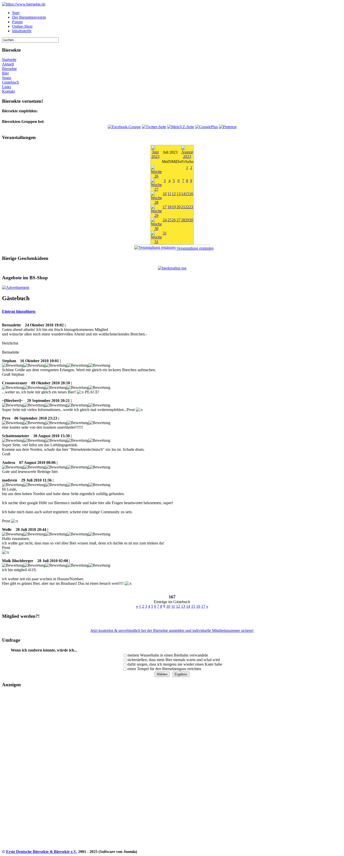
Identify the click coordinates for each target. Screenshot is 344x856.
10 (165, 194)
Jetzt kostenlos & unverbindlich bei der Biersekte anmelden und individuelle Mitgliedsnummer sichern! (172, 630)
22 (187, 207)
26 (174, 220)
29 (187, 220)
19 (174, 207)
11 (169, 194)
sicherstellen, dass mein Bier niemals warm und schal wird (173, 660)
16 (191, 194)
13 (179, 194)
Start (15, 13)
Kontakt (8, 91)
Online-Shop (22, 26)
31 (165, 233)
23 (191, 207)
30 (191, 220)
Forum (17, 22)
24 (165, 220)
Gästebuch (10, 82)
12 (174, 194)
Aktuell (8, 64)
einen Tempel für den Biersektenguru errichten (164, 669)
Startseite (9, 59)
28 (183, 220)
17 (165, 207)
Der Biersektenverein (29, 17)
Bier (5, 73)
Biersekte (9, 68)
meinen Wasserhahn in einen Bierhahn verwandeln (167, 655)
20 (179, 207)
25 (169, 220)
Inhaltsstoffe (21, 31)
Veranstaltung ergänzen (193, 248)
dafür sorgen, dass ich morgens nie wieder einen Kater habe (174, 664)
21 (183, 207)
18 (169, 207)
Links (6, 87)
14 (183, 194)
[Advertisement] (23, 773)
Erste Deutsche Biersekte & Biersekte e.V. (41, 851)
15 (187, 194)
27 (179, 220)
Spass (6, 78)
